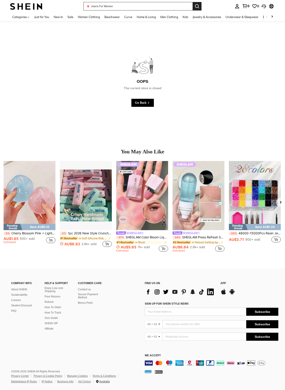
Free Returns (52, 296)
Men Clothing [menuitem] (169, 17)
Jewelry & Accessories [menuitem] (207, 17)
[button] (264, 6)
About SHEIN (19, 289)
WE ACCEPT (153, 355)
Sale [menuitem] (70, 17)
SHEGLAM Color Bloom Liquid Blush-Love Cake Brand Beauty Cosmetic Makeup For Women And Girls (142, 237)
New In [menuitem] (58, 17)
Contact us (84, 289)
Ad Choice (84, 381)
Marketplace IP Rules (24, 381)
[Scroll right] (272, 16)
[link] (246, 6)
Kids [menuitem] (185, 17)
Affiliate (49, 328)
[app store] (223, 293)
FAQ (13, 310)
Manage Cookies (77, 376)
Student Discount (21, 305)
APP (223, 283)
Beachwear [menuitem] (112, 17)
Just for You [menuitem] (41, 17)
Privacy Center (20, 376)
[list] (180, 292)
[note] (29, 227)
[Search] (197, 6)
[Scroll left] (266, 16)
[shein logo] (26, 6)
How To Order (53, 307)
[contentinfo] (211, 363)
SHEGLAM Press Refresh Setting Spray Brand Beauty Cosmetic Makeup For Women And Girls (198, 237)
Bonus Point (85, 302)
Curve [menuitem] (128, 17)
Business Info (65, 381)
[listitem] (29, 206)
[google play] (232, 293)
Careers (16, 300)
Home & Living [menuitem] (146, 17)
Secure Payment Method (88, 296)
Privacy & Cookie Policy (48, 376)
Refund (49, 301)
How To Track (53, 312)
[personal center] (237, 6)
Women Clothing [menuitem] (89, 17)
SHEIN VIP (51, 323)
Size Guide (51, 318)
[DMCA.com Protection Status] (159, 371)
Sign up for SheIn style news (167, 303)
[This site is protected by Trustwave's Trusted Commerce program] (148, 371)
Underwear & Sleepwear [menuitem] (242, 17)
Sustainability (19, 294)
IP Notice (47, 381)
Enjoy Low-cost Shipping (54, 290)
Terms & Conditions (104, 376)
